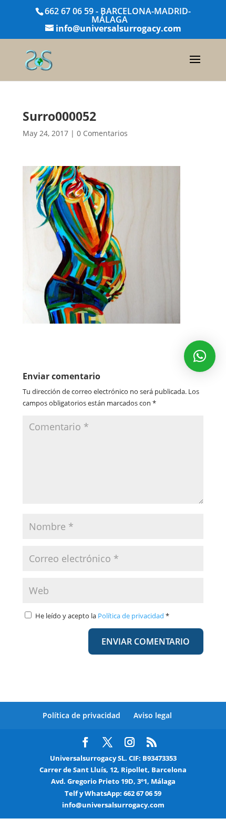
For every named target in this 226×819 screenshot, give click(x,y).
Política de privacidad (132, 615)
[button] (199, 356)
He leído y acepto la (102, 615)
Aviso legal (152, 715)
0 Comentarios (102, 133)
